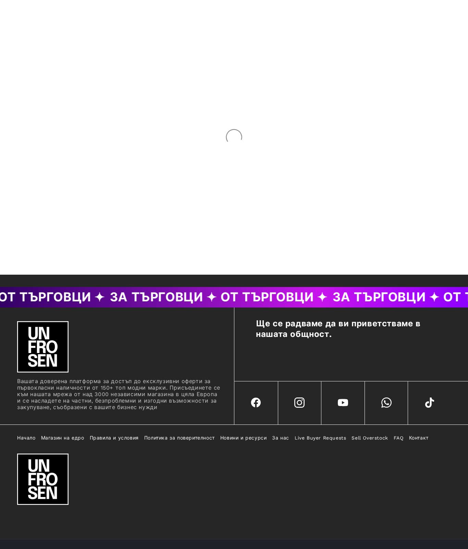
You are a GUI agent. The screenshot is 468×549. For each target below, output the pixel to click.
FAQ (399, 438)
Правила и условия (114, 438)
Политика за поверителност (179, 438)
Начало (26, 438)
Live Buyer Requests (320, 438)
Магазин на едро (62, 438)
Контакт (419, 438)
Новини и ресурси (243, 438)
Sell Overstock (370, 438)
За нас (280, 438)
